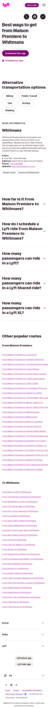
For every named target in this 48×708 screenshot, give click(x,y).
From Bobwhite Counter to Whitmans (20, 501)
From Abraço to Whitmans (14, 549)
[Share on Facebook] (35, 17)
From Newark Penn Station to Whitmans (21, 554)
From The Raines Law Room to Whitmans (21, 496)
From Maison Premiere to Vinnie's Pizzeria (21, 426)
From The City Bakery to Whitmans (18, 544)
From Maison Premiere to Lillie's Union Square (23, 378)
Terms (7, 690)
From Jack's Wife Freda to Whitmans (19, 520)
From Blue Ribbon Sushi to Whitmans (19, 535)
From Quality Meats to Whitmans (17, 573)
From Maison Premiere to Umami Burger (20, 369)
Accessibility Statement (32, 690)
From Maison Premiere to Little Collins (20, 383)
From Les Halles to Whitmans (16, 516)
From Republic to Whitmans (15, 568)
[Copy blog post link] (43, 17)
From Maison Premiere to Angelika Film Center (24, 440)
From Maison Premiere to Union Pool (19, 354)
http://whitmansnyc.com (23, 166)
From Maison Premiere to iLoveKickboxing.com (24, 388)
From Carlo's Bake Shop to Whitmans (19, 525)
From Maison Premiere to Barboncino (19, 416)
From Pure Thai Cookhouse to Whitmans (21, 597)
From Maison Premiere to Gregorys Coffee (22, 393)
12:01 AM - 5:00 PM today (15, 158)
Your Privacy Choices (14, 694)
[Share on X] (26, 17)
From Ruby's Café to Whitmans (16, 492)
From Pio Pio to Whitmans (14, 539)
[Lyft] (6, 5)
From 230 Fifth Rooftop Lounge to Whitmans (23, 582)
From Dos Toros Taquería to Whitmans (20, 511)
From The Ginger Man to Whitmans (18, 506)
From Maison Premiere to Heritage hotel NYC (23, 359)
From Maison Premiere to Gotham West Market (24, 431)
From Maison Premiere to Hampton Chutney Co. (24, 445)
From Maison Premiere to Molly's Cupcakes (22, 421)
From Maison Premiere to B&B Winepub (20, 412)
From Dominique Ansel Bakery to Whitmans (22, 559)
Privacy (16, 690)
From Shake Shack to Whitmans (17, 587)
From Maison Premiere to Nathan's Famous (22, 459)
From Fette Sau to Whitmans (15, 602)
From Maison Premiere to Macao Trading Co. (22, 402)
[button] (44, 5)
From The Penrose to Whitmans (17, 606)
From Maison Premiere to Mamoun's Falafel (22, 469)
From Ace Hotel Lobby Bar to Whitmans (21, 530)
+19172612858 (16, 163)
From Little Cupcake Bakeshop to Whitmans (23, 578)
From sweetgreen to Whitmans (16, 592)
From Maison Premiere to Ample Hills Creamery (24, 373)
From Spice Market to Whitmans (17, 563)
